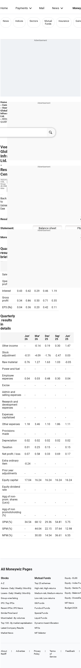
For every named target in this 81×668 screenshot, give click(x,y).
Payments (22, 8)
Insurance (64, 21)
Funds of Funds (42, 608)
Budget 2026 (71, 607)
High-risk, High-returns (45, 588)
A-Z (2, 583)
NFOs (37, 628)
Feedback (70, 651)
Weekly (18, 588)
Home (4, 8)
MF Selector (40, 633)
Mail (41, 8)
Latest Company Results (12, 628)
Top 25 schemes (42, 583)
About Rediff (4, 652)
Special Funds (41, 613)
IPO (2, 603)
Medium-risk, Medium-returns (49, 593)
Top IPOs (10, 603)
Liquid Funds (41, 618)
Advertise (20, 651)
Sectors (34, 21)
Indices (19, 21)
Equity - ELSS (71, 578)
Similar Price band (9, 613)
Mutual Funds (48, 22)
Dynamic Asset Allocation (47, 623)
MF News (69, 602)
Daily (12, 588)
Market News (7, 633)
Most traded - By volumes (13, 618)
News (55, 8)
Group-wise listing (9, 598)
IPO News (18, 608)
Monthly (27, 588)
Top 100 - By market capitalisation (16, 623)
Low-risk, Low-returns (45, 598)
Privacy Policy (37, 652)
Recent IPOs (6, 608)
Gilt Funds (39, 603)
